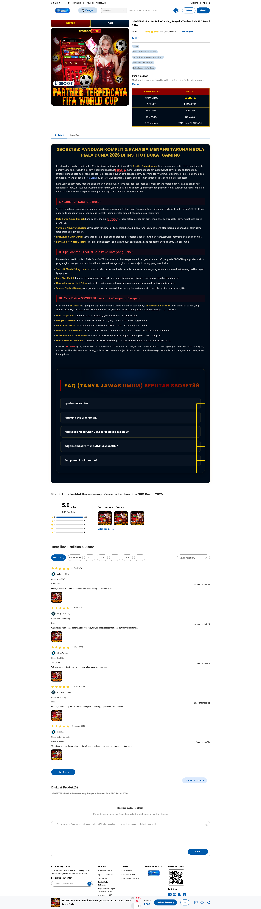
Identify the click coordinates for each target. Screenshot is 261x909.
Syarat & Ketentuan (105, 875)
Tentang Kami (103, 878)
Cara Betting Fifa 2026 (130, 878)
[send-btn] (89, 884)
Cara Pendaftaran (128, 875)
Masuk (203, 10)
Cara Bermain (127, 871)
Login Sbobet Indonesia (103, 883)
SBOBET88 (120, 169)
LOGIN (109, 23)
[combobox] (193, 558)
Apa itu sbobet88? (105, 895)
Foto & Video (75, 557)
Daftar (189, 10)
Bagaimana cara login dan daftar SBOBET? (106, 890)
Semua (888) (58, 557)
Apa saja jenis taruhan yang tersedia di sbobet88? (97, 432)
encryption (112, 218)
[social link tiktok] (184, 894)
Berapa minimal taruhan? (81, 460)
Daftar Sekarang (165, 902)
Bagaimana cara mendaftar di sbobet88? (91, 446)
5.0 (89, 557)
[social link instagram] (170, 894)
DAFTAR (70, 23)
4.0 (102, 557)
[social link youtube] (174, 894)
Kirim (198, 851)
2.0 (127, 557)
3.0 (114, 557)
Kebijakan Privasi (105, 871)
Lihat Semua (63, 772)
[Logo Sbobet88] (63, 10)
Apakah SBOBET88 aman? (81, 417)
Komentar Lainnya (195, 780)
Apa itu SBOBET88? (76, 403)
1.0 (139, 557)
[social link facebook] (179, 894)
